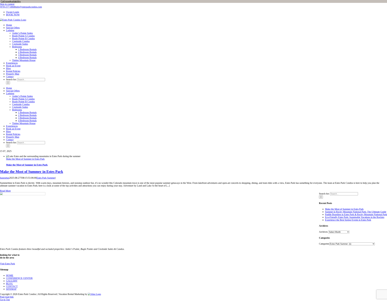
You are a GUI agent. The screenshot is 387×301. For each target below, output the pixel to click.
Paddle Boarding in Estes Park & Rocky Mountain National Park (356, 214)
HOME (9, 275)
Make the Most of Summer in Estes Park (25, 159)
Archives (323, 232)
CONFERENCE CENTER (19, 278)
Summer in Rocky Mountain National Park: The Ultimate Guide (355, 211)
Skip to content (7, 4)
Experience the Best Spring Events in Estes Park (348, 220)
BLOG (9, 283)
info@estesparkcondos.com (29, 7)
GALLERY (12, 281)
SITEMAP (11, 289)
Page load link (7, 297)
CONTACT (12, 286)
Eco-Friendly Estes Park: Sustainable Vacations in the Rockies (354, 217)
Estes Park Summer (46, 178)
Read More (5, 191)
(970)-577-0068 (7, 7)
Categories (324, 243)
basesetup (4, 178)
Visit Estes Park (7, 263)
